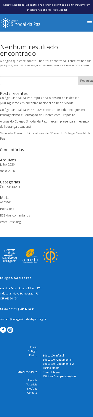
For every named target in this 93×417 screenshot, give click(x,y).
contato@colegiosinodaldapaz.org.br (23, 319)
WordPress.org (10, 222)
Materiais (31, 384)
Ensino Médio (51, 368)
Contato (32, 393)
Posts (7, 209)
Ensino (33, 355)
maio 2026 (7, 171)
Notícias (32, 388)
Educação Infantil (53, 355)
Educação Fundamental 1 (58, 359)
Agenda (32, 380)
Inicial (33, 347)
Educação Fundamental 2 (58, 364)
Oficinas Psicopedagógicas (59, 376)
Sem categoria (10, 186)
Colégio (32, 351)
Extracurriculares (27, 372)
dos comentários (15, 215)
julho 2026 (7, 164)
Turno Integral (51, 372)
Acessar (5, 202)
